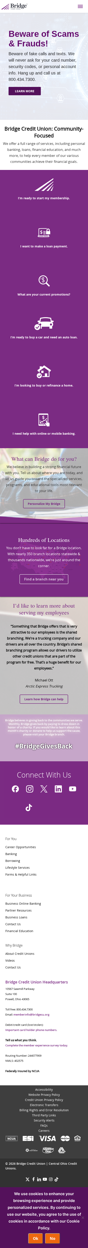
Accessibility (44, 1089)
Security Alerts (44, 1120)
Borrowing (12, 861)
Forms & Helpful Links (21, 874)
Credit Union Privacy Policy (44, 1100)
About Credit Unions (19, 954)
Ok (35, 1238)
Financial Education (19, 931)
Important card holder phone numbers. (31, 1030)
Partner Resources (18, 910)
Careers (44, 1131)
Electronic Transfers (44, 1105)
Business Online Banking (23, 903)
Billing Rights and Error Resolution (44, 1110)
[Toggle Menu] (80, 6)
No (52, 1238)
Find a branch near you (44, 579)
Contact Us (13, 924)
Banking (11, 854)
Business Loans (16, 917)
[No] (83, 1217)
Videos (10, 960)
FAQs (44, 1125)
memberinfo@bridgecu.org (31, 1014)
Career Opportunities (20, 847)
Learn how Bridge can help (43, 699)
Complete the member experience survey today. (36, 1045)
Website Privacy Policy (44, 1095)
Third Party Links (44, 1115)
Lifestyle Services (17, 868)
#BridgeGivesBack (44, 746)
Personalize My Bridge (44, 504)
